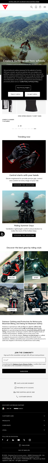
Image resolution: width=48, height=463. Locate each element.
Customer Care (8, 416)
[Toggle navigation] (44, 7)
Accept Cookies (32, 94)
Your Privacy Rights (23, 87)
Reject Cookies (15, 94)
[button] (24, 43)
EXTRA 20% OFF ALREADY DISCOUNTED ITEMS (24, 1)
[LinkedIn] (13, 440)
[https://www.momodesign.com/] (18, 408)
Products (6, 420)
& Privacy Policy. (33, 81)
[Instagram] (30, 440)
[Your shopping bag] (40, 7)
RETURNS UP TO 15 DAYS (25, 388)
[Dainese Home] (5, 7)
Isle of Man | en (24, 450)
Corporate (6, 425)
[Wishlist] (35, 7)
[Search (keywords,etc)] (31, 7)
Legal (4, 430)
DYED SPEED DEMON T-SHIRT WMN (29, 116)
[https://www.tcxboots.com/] (9, 408)
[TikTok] (7, 440)
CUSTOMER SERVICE (25, 396)
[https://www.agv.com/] (3, 408)
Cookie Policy (24, 81)
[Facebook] (2, 440)
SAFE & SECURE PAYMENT (25, 383)
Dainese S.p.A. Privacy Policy (22, 364)
